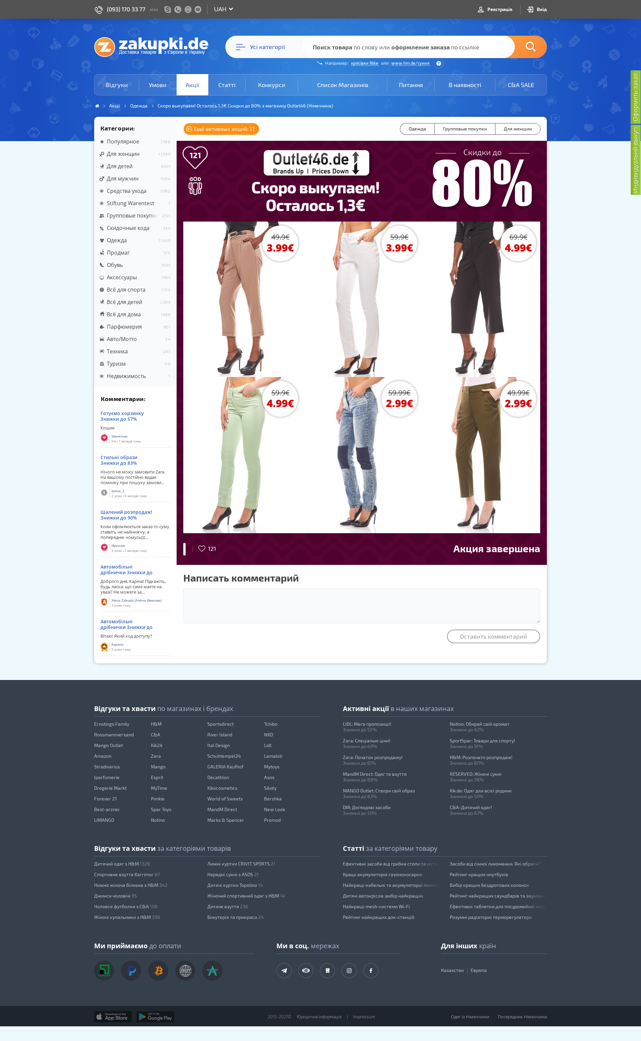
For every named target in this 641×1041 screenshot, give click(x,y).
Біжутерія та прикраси (235, 917)
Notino (158, 820)
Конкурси (271, 84)
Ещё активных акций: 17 (223, 128)
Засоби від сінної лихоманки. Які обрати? (495, 863)
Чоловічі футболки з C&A (126, 906)
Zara (156, 756)
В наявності (465, 84)
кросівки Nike (365, 63)
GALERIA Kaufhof (225, 766)
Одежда (417, 128)
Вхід (541, 9)
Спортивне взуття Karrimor (127, 874)
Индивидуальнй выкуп (635, 160)
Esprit (157, 777)
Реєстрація (499, 9)
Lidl (267, 745)
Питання (411, 84)
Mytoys (271, 766)
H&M (156, 724)
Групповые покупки (465, 128)
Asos (269, 777)
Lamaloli (273, 756)
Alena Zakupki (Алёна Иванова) (137, 600)
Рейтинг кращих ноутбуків (479, 874)
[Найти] (521, 47)
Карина (118, 644)
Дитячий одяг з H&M (122, 863)
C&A (155, 734)
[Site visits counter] (223, 1026)
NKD (268, 734)
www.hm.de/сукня (410, 63)
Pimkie (158, 798)
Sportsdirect (220, 724)
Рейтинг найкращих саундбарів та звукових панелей (498, 896)
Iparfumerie (107, 777)
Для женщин (518, 128)
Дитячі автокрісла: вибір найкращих (383, 896)
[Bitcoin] (158, 971)
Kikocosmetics (222, 788)
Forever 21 (105, 798)
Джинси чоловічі (115, 896)
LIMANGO (104, 820)
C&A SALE (521, 84)
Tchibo (270, 724)
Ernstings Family (111, 724)
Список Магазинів (342, 84)
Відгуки (117, 84)
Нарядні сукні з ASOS (233, 874)
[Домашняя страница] (97, 106)
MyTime (159, 788)
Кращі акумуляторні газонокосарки (382, 874)
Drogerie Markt (110, 788)
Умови (158, 84)
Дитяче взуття (227, 906)
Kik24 (157, 745)
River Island (219, 734)
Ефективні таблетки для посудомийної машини (498, 906)
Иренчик (118, 546)
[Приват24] (104, 971)
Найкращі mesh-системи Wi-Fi (376, 906)
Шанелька (120, 436)
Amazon (103, 756)
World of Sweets (225, 798)
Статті (227, 84)
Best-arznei (106, 809)
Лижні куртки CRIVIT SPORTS (241, 863)
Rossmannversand (114, 734)
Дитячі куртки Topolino (235, 885)
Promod (272, 820)
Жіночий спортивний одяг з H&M (246, 896)
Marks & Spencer (225, 820)
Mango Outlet (108, 745)
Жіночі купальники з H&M (127, 917)
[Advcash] (212, 971)
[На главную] (154, 47)
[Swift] (185, 971)
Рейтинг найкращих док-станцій (378, 917)
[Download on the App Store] (113, 1016)
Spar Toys (161, 809)
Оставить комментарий (493, 636)
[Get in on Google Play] (155, 1016)
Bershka (273, 798)
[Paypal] (131, 971)
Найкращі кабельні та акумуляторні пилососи (391, 885)
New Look (274, 809)
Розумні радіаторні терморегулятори (491, 917)
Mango (158, 766)
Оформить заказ (635, 97)
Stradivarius (107, 766)
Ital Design (218, 745)
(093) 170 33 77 (126, 9)
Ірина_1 (118, 491)
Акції (193, 84)
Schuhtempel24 (224, 756)
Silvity (270, 788)
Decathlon (218, 777)
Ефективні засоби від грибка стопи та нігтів (391, 863)
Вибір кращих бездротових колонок (489, 885)
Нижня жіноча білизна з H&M (131, 885)
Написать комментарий (241, 578)
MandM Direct (222, 809)
